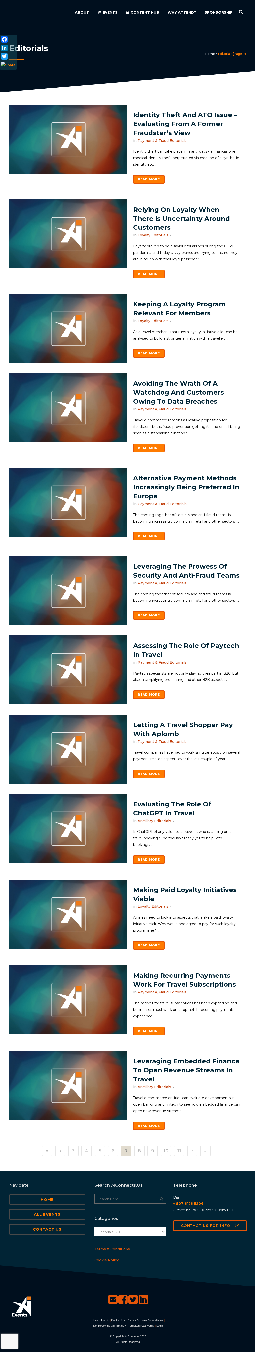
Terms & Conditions (112, 1249)
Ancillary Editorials (154, 821)
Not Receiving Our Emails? (109, 1325)
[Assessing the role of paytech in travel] (68, 669)
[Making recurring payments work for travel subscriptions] (68, 999)
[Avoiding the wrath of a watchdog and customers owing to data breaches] (68, 407)
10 (165, 1151)
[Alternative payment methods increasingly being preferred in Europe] (68, 502)
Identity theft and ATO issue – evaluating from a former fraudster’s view (185, 124)
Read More (149, 179)
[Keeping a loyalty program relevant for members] (68, 328)
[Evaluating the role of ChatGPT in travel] (68, 828)
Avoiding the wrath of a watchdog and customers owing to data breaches (178, 392)
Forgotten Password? (141, 1325)
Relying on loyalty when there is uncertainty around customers (181, 218)
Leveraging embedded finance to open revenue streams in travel (186, 1070)
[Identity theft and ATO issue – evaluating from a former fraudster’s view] (68, 139)
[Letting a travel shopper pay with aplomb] (68, 749)
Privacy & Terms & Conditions (145, 1320)
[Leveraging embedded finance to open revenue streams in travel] (68, 1085)
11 (179, 1151)
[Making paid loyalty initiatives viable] (68, 914)
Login (159, 1325)
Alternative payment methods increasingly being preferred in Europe (186, 487)
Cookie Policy (106, 1260)
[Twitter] (8, 56)
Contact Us (47, 1229)
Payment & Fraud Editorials (162, 140)
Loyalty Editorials (153, 235)
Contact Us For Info (205, 1225)
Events (105, 1320)
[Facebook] (8, 39)
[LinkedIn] (8, 48)
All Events (47, 1214)
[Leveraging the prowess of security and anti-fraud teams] (68, 590)
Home (210, 54)
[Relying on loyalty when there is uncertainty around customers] (68, 233)
